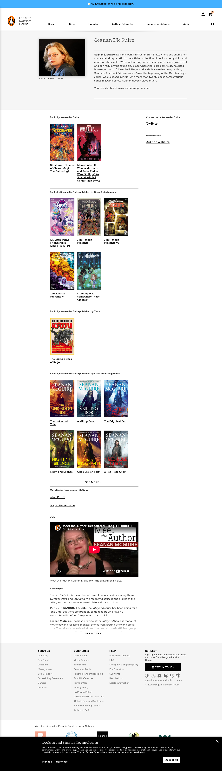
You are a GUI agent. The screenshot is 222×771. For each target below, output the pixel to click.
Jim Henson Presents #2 (111, 241)
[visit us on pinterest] (171, 675)
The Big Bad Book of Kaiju (61, 360)
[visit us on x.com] (153, 675)
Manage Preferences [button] (55, 761)
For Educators (116, 669)
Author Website (158, 142)
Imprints (42, 687)
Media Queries (81, 660)
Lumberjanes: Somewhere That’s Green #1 (88, 297)
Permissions (116, 678)
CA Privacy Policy (83, 692)
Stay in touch (164, 667)
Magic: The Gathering (63, 505)
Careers (42, 682)
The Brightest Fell (115, 421)
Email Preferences (83, 678)
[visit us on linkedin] (165, 675)
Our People (44, 660)
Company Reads (82, 669)
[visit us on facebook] (147, 675)
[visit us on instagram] (177, 675)
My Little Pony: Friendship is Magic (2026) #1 (60, 243)
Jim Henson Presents (84, 241)
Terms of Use (80, 682)
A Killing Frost (86, 421)
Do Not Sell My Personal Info (89, 696)
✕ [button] (217, 741)
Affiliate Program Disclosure (89, 701)
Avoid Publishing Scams (87, 705)
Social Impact (45, 673)
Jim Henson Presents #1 (57, 295)
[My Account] (203, 13)
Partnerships (80, 655)
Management (45, 669)
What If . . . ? (57, 497)
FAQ (111, 660)
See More (92, 482)
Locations (43, 664)
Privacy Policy (81, 687)
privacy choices (137, 752)
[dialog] (111, 754)
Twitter (152, 124)
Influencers (80, 664)
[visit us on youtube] (159, 675)
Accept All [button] (171, 760)
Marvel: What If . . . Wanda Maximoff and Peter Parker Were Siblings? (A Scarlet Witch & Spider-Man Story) (88, 173)
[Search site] (212, 24)
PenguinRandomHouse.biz (88, 673)
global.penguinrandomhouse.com (163, 680)
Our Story (43, 655)
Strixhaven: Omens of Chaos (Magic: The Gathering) (62, 168)
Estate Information (119, 682)
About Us (44, 651)
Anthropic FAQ (81, 710)
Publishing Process (119, 655)
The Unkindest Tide (59, 422)
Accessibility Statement (50, 678)
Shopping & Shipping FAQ (123, 664)
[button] (51, 24)
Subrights (114, 673)
